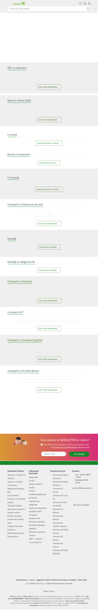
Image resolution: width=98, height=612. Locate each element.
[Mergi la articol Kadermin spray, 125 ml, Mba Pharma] (78, 39)
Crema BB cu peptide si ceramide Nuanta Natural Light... (49, 423)
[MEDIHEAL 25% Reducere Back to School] (15, 245)
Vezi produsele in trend (48, 339)
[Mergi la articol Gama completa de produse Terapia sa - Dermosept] (63, 39)
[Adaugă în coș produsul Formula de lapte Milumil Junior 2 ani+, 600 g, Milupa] (57, 565)
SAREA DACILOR (71, 319)
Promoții (23, 47)
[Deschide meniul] (9, 3)
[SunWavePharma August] (80, 109)
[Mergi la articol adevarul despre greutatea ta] (38, 39)
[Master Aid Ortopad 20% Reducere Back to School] (66, 245)
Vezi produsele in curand (47, 454)
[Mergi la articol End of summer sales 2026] (47, 39)
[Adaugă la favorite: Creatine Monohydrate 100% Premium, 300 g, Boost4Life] (66, 395)
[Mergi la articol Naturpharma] (50, 39)
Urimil (39, 321)
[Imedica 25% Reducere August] (83, 486)
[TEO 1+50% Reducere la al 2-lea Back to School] (49, 245)
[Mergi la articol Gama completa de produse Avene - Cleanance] (25, 39)
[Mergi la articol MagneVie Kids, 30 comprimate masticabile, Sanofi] (28, 39)
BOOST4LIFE (14, 430)
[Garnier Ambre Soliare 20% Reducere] (15, 199)
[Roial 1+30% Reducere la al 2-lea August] (66, 486)
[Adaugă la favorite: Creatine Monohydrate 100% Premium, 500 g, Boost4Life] (10, 395)
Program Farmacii (71, 47)
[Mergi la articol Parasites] (59, 39)
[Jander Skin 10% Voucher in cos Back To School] (83, 245)
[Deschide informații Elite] (11, 287)
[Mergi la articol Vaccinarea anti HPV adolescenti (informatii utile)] (41, 39)
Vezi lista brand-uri (48, 372)
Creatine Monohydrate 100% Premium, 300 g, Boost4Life (76, 423)
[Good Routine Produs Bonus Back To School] (70, 88)
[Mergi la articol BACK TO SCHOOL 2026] (75, 39)
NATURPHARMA (43, 319)
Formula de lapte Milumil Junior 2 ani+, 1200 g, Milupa (21, 553)
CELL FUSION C (43, 430)
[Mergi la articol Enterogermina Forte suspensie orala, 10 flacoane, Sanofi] (53, 39)
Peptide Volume (15, 319)
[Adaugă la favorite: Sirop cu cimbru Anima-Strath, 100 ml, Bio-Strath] (10, 603)
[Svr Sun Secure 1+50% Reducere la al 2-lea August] (49, 199)
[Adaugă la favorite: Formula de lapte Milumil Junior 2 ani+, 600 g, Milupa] (38, 525)
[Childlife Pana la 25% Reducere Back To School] (32, 245)
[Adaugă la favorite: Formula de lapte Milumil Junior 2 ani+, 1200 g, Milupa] (10, 525)
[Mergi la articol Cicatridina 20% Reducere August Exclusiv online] (44, 39)
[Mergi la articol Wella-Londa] (72, 39)
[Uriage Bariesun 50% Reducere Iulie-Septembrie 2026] (32, 199)
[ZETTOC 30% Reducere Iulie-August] (32, 486)
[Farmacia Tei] (19, 3)
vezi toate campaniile (47, 215)
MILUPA (12, 559)
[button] (29, 436)
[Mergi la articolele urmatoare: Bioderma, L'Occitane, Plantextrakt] (52, 367)
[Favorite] (80, 3)
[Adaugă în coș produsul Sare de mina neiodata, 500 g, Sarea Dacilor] (85, 325)
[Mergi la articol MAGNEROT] (35, 39)
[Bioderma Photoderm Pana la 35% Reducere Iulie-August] (15, 486)
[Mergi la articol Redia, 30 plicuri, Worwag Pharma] (19, 39)
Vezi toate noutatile (48, 580)
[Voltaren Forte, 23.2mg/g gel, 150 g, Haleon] (28, 99)
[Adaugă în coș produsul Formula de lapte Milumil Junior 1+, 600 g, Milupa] (85, 565)
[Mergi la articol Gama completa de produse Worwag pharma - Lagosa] (56, 39)
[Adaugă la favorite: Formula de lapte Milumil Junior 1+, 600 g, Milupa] (66, 525)
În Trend (35, 47)
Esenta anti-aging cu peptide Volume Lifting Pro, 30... (21, 311)
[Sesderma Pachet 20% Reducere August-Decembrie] (83, 199)
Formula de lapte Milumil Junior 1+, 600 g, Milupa (76, 552)
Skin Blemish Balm (44, 433)
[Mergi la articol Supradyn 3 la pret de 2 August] (69, 39)
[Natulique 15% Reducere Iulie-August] (49, 485)
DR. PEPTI (13, 316)
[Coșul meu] (85, 3)
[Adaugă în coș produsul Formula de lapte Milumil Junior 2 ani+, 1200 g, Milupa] (29, 565)
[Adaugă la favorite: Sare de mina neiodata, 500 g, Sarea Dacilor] (66, 285)
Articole (56, 47)
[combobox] (49, 8)
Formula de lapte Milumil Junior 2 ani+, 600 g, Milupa (49, 552)
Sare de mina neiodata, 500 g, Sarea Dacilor (76, 311)
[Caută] (88, 8)
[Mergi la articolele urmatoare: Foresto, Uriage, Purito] (49, 367)
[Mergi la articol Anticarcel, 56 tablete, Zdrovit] (22, 39)
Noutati (12, 47)
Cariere (46, 47)
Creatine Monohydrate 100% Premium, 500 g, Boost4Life (21, 423)
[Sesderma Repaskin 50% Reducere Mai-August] (66, 199)
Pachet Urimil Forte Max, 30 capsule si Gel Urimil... (48, 311)
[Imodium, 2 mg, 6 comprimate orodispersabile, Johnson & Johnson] (59, 109)
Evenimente (88, 47)
